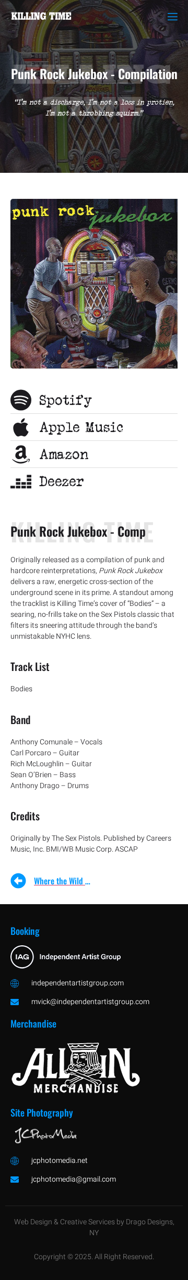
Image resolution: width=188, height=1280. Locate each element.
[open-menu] (172, 16)
